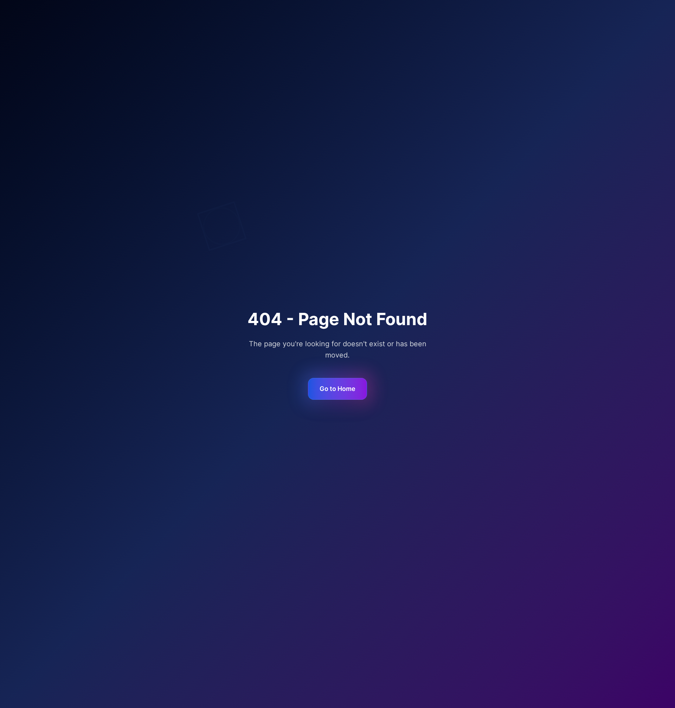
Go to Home (337, 388)
